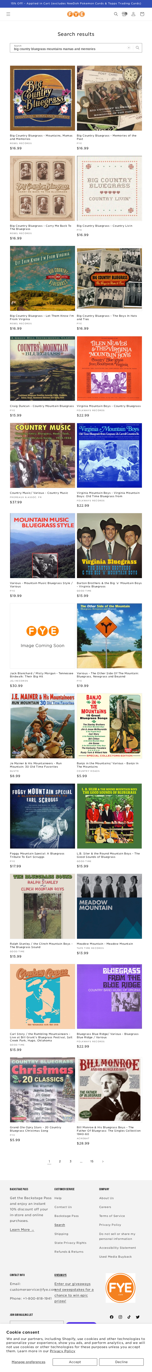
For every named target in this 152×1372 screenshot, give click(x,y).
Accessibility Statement (117, 1247)
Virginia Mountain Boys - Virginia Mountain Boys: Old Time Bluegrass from (108, 494)
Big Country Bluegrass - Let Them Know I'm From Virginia (42, 317)
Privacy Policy (62, 1351)
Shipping (61, 1233)
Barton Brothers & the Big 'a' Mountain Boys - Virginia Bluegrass (109, 585)
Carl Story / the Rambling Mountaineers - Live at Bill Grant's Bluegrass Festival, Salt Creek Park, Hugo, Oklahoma (41, 1037)
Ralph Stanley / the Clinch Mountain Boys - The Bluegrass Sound (41, 945)
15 (92, 1161)
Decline (121, 1362)
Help (58, 1198)
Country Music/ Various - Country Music (39, 492)
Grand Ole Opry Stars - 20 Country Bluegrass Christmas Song (35, 1129)
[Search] (137, 47)
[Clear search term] (128, 47)
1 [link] (49, 1161)
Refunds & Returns (68, 1251)
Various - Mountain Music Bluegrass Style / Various (41, 585)
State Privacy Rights (70, 1242)
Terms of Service (112, 1215)
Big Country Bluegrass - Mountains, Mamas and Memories (41, 137)
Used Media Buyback (115, 1256)
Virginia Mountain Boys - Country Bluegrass (109, 406)
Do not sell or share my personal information (117, 1236)
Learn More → (22, 1230)
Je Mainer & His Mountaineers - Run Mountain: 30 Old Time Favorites (36, 765)
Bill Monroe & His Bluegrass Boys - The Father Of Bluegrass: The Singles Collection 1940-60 (109, 1131)
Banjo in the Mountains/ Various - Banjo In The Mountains (107, 765)
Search (59, 1224)
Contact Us (63, 1207)
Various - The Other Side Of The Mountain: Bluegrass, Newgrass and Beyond (108, 675)
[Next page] (102, 1161)
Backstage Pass (66, 1215)
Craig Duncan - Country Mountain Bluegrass (42, 406)
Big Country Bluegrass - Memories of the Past (106, 137)
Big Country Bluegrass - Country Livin (104, 225)
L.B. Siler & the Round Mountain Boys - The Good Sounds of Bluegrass (108, 855)
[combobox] (76, 47)
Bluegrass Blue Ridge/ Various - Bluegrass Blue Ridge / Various (108, 1036)
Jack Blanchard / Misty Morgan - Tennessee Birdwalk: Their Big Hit (41, 675)
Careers (105, 1207)
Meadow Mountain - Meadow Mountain (105, 943)
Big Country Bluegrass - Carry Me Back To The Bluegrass (40, 227)
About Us (106, 1198)
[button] (8, 14)
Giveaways (60, 1275)
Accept (75, 1362)
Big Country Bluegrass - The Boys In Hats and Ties (107, 317)
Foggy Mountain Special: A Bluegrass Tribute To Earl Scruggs (37, 855)
